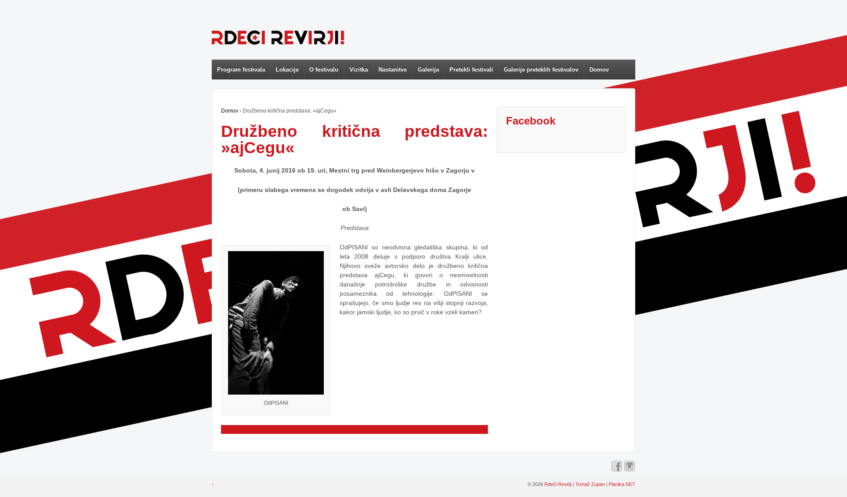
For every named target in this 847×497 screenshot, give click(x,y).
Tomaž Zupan (590, 484)
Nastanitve (393, 69)
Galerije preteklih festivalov (541, 69)
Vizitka (358, 69)
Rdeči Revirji (557, 484)
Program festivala (241, 69)
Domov (599, 69)
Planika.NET (622, 484)
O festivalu (323, 69)
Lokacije (287, 69)
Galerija (428, 69)
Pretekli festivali (471, 69)
